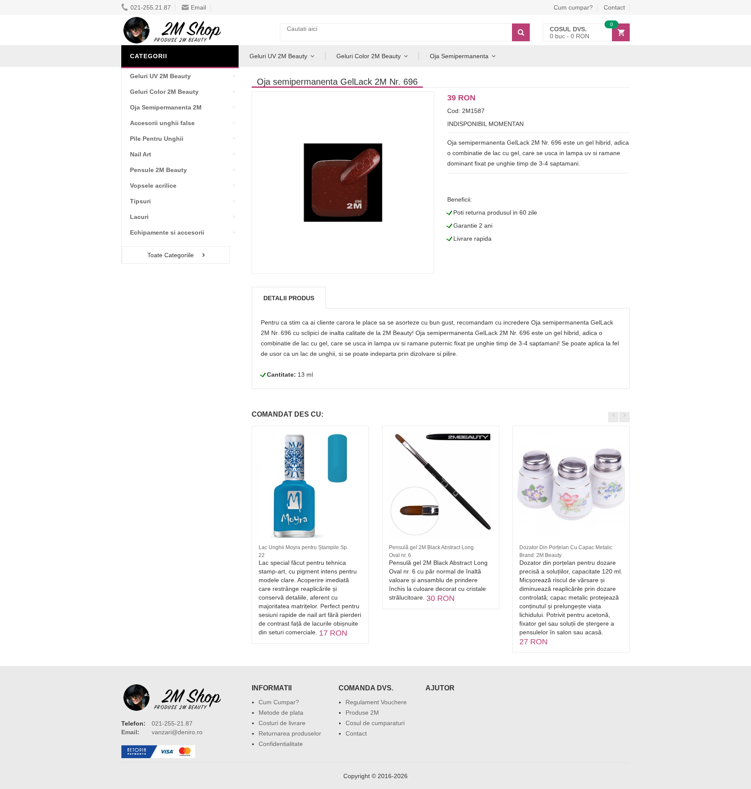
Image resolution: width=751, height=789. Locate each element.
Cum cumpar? (573, 7)
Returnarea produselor (290, 733)
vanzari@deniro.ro (177, 732)
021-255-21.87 (172, 723)
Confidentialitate (281, 743)
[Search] (521, 32)
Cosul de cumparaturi (375, 722)
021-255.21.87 (150, 7)
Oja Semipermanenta (459, 56)
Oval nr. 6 (400, 555)
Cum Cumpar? (279, 702)
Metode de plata (281, 712)
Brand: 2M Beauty (540, 555)
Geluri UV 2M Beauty (278, 56)
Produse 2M (362, 712)
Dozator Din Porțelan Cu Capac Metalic (565, 547)
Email (198, 7)
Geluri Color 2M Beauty (368, 56)
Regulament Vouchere (376, 702)
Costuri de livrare (282, 722)
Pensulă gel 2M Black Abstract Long (431, 547)
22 (262, 555)
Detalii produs (288, 298)
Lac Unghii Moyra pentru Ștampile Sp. (303, 547)
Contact (614, 7)
